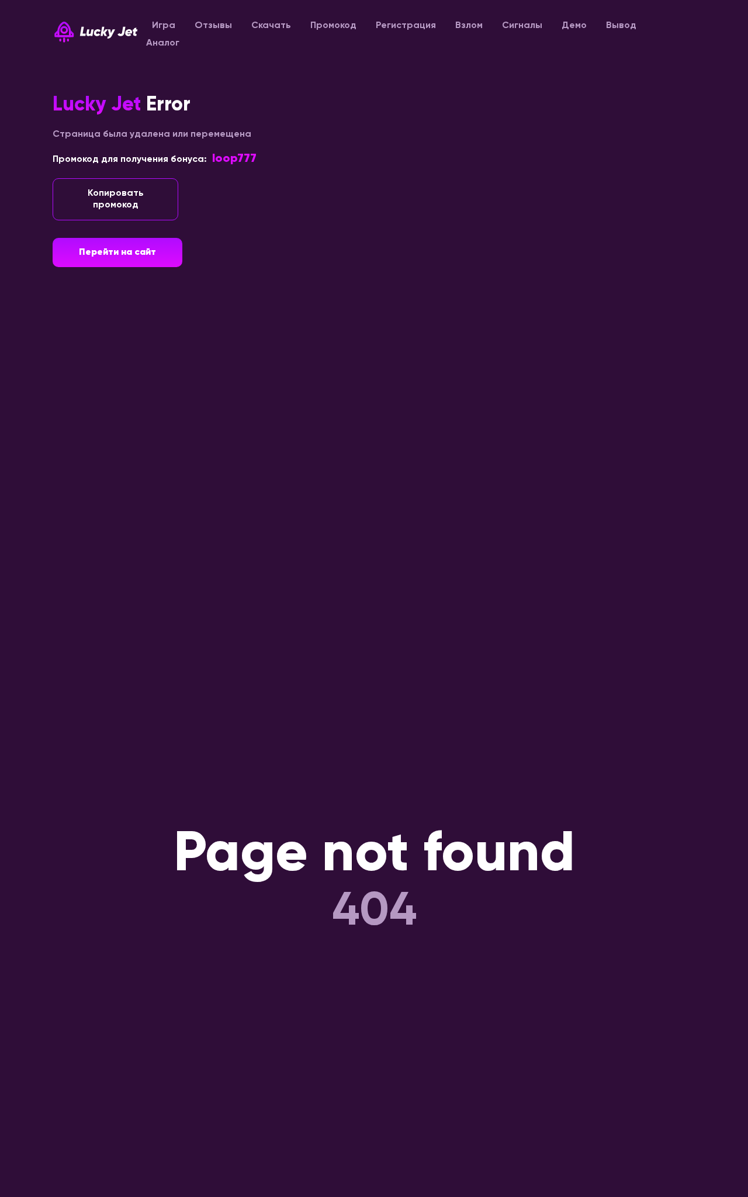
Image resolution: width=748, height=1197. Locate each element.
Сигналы (522, 25)
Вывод (621, 25)
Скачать (271, 25)
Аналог (162, 43)
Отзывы (213, 25)
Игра (163, 25)
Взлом (469, 25)
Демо (574, 25)
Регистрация (406, 25)
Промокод (333, 25)
